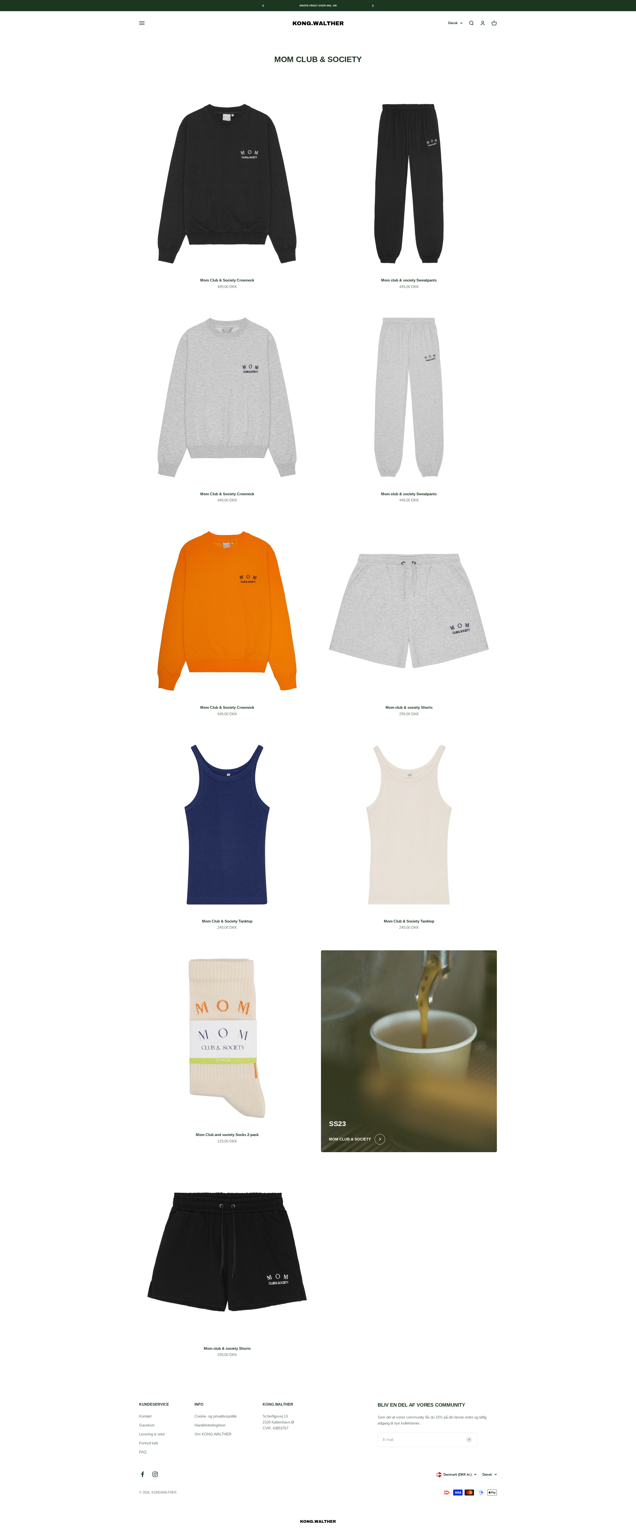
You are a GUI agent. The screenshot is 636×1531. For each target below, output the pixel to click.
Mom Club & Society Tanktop (227, 921)
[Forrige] (263, 5)
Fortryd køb (148, 1443)
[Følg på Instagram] (155, 1474)
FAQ (143, 1452)
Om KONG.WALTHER (213, 1434)
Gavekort (146, 1425)
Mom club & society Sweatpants (409, 280)
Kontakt (145, 1416)
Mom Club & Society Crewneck (227, 280)
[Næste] (373, 5)
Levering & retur (152, 1434)
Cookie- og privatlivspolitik (216, 1416)
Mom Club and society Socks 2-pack (227, 1135)
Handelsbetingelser (210, 1425)
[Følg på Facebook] (142, 1474)
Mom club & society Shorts (409, 707)
